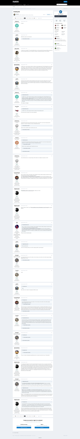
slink (17, 222)
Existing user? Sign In (59, 1)
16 (24, 18)
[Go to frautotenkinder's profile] (17, 178)
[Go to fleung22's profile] (17, 260)
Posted (24, 21)
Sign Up (65, 1)
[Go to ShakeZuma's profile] (17, 126)
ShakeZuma (17, 120)
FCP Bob (58, 43)
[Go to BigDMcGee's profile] (55, 25)
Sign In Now (41, 427)
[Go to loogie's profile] (14, 15)
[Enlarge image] (27, 190)
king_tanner (17, 48)
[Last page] (36, 18)
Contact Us (40, 437)
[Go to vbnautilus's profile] (17, 111)
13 (20, 18)
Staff (21, 6)
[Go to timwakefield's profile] (62, 25)
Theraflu (16, 270)
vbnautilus (17, 106)
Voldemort (17, 21)
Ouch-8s (16, 137)
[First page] (13, 18)
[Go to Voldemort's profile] (17, 26)
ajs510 (17, 78)
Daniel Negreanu (20, 4)
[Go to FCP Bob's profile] (55, 44)
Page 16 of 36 (40, 18)
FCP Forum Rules (57, 16)
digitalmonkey (17, 188)
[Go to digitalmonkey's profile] (17, 193)
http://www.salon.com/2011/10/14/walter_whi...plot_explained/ (31, 176)
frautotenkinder (17, 172)
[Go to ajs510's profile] (17, 39)
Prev (15, 18)
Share (44, 14)
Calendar (17, 6)
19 (29, 18)
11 (17, 18)
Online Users (24, 6)
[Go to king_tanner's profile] (17, 53)
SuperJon (65, 27)
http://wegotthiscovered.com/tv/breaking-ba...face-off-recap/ (39, 207)
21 (32, 18)
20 (30, 18)
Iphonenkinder (17, 64)
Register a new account (24, 427)
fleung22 (17, 255)
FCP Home (14, 4)
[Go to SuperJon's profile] (62, 28)
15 (23, 18)
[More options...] (51, 21)
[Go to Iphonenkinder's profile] (17, 69)
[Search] (66, 4)
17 (26, 18)
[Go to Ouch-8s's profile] (17, 143)
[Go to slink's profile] (17, 227)
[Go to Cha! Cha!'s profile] (55, 48)
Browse (25, 4)
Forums (14, 6)
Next (34, 18)
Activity (28, 4)
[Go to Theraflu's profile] (17, 275)
